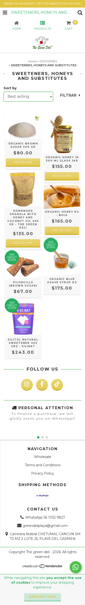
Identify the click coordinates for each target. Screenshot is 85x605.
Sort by (10, 88)
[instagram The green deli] (27, 385)
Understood (42, 596)
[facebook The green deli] (42, 385)
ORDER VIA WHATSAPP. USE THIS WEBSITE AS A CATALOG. (42, 3)
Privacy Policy (42, 473)
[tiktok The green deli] (57, 385)
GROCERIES (48, 61)
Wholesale (42, 457)
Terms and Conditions (42, 465)
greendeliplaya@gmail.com (45, 526)
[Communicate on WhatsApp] (75, 567)
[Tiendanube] (42, 567)
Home (32, 61)
